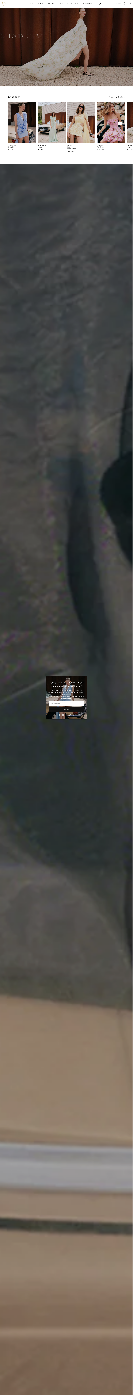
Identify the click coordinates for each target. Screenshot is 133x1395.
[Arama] (124, 4)
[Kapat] (85, 678)
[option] (66, 43)
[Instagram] (66, 715)
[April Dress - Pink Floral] (111, 122)
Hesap (118, 4)
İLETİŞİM (99, 4)
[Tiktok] (70, 715)
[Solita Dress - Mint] (52, 122)
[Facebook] (59, 715)
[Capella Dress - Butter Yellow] (81, 122)
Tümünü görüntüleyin (117, 97)
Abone (66, 709)
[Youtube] (63, 715)
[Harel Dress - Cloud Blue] (22, 122)
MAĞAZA (40, 4)
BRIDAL (60, 4)
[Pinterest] (73, 715)
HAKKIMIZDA (87, 4)
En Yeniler (14, 96)
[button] (13, 123)
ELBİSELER (50, 4)
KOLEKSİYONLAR (73, 4)
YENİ (31, 4)
